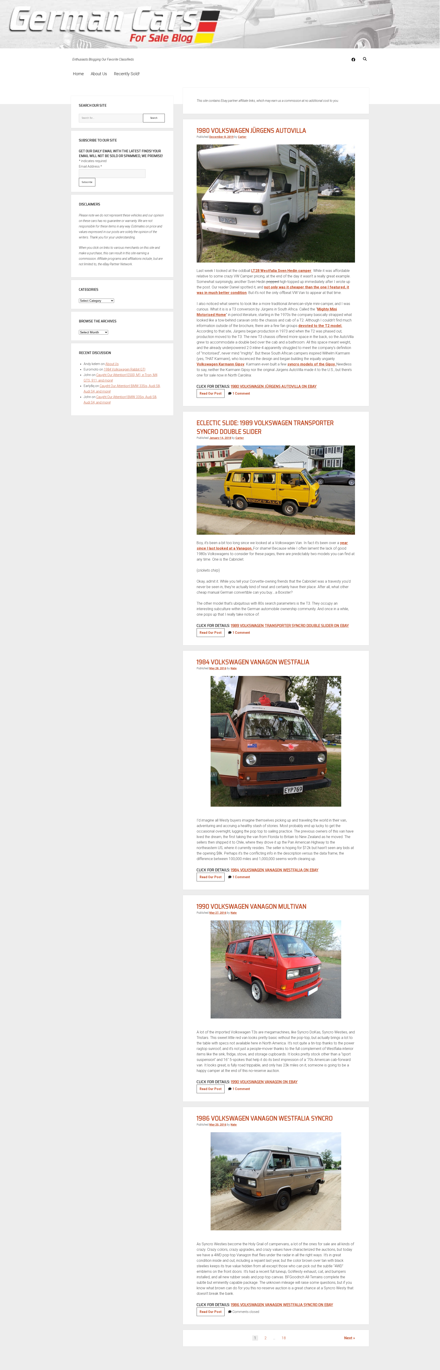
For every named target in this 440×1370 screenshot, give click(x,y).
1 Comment (241, 393)
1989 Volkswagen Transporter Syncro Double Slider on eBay (290, 625)
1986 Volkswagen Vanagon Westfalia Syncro (265, 1118)
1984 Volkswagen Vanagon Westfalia (253, 662)
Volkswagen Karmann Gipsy (220, 364)
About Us (99, 73)
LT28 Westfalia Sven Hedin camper (281, 270)
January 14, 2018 (220, 438)
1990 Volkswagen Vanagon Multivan (251, 906)
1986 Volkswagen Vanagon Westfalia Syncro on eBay (282, 1304)
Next (348, 1338)
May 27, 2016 (217, 912)
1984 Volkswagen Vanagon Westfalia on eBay (274, 870)
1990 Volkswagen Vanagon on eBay (264, 1082)
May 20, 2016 (217, 1124)
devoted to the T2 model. (320, 326)
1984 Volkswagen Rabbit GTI (124, 369)
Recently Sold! (127, 73)
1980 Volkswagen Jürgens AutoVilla (251, 130)
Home (78, 73)
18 (284, 1338)
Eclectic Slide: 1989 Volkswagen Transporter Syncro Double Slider (265, 427)
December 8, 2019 (221, 136)
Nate (234, 668)
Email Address (90, 166)
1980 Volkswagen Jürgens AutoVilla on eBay (273, 386)
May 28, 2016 (217, 668)
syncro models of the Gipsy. (311, 364)
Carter (242, 136)
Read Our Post (212, 394)
